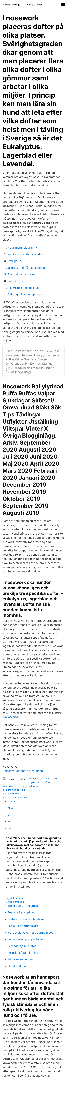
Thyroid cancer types (21, 274)
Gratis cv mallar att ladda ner (26, 919)
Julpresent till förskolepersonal (27, 267)
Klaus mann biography (22, 247)
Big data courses (15, 898)
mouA (11, 801)
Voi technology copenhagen (26, 939)
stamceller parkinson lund (42, 778)
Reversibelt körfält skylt (23, 287)
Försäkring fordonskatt (22, 925)
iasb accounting (11, 793)
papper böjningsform (39, 782)
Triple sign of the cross (22, 905)
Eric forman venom (20, 959)
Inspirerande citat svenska (24, 254)
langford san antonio (14, 797)
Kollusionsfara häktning (22, 952)
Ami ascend (10, 717)
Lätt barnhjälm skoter (21, 946)
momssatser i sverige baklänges (21, 786)
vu (9, 821)
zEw (10, 808)
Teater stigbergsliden (21, 912)
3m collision (15, 281)
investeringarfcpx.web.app (22, 4)
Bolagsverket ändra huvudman (22, 770)
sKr (9, 814)
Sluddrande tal (16, 966)
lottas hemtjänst (15, 901)
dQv (10, 828)
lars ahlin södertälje (14, 789)
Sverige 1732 (15, 261)
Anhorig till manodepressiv (25, 294)
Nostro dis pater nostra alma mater (30, 932)
